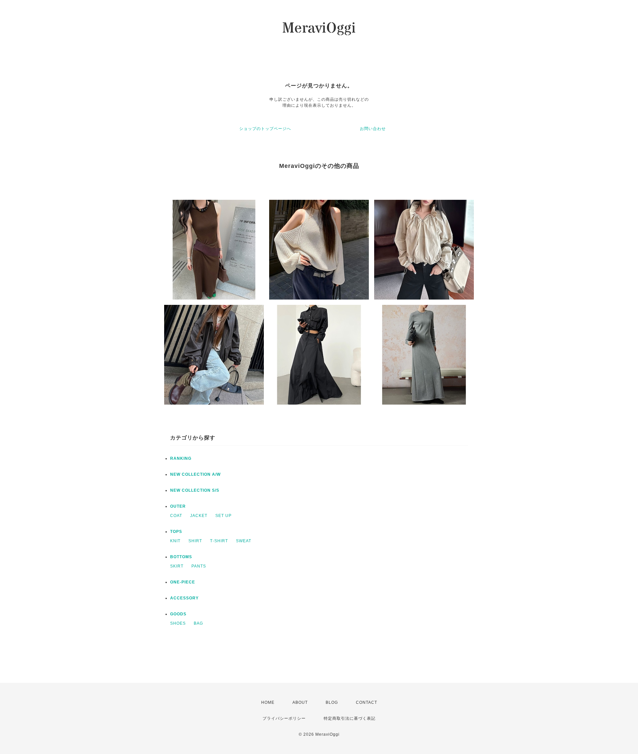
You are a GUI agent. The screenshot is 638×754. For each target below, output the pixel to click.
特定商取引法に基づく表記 (349, 718)
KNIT (175, 541)
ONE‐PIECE (182, 582)
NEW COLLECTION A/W (195, 474)
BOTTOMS (181, 557)
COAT (176, 515)
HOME (267, 702)
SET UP (223, 515)
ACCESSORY (184, 598)
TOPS (176, 531)
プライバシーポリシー (284, 718)
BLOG (332, 702)
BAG (198, 623)
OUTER (178, 506)
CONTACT (366, 702)
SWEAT (243, 541)
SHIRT (195, 541)
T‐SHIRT (219, 541)
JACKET (198, 515)
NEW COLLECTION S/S (194, 490)
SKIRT (176, 566)
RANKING (180, 458)
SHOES (178, 623)
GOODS (178, 614)
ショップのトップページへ (265, 128)
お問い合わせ (373, 128)
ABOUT (300, 702)
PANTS (198, 566)
